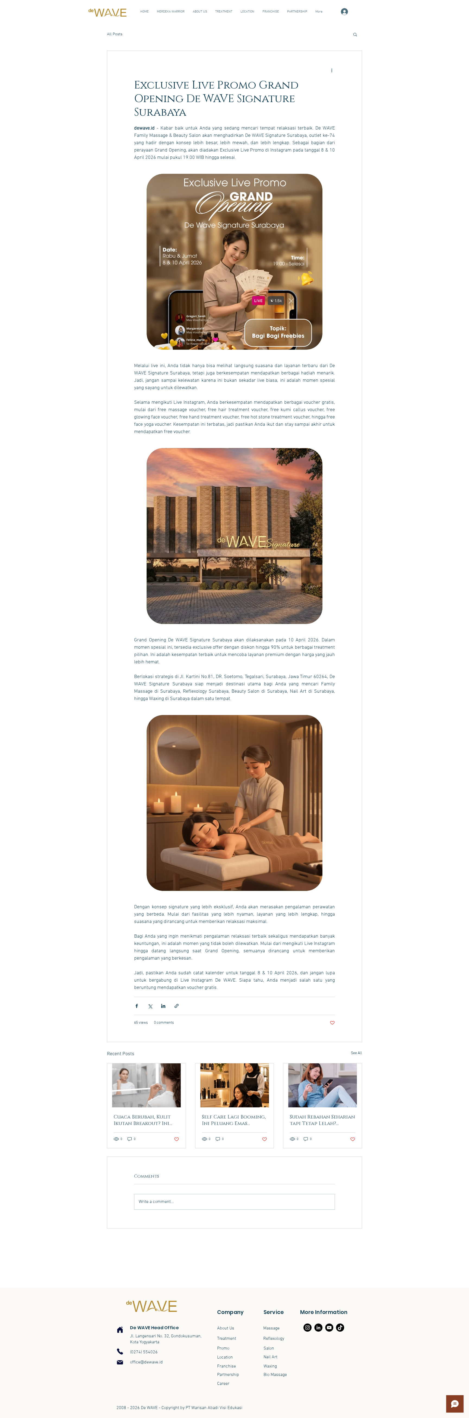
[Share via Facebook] (136, 1006)
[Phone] (119, 1351)
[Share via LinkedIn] (163, 1006)
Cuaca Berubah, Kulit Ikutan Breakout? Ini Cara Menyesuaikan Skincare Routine (142, 1120)
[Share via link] (176, 1006)
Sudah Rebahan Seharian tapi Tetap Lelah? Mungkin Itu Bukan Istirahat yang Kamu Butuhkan (322, 1120)
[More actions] (331, 70)
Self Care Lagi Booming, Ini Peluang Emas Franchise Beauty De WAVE (234, 1120)
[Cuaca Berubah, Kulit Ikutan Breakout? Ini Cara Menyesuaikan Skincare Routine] (146, 1085)
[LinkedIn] (318, 1328)
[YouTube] (329, 1328)
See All (356, 1053)
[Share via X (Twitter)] (150, 1006)
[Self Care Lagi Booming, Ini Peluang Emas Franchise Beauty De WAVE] (234, 1085)
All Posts (114, 34)
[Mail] (119, 1362)
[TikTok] (340, 1328)
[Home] (119, 1329)
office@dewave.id (146, 1362)
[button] (355, 34)
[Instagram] (307, 1328)
